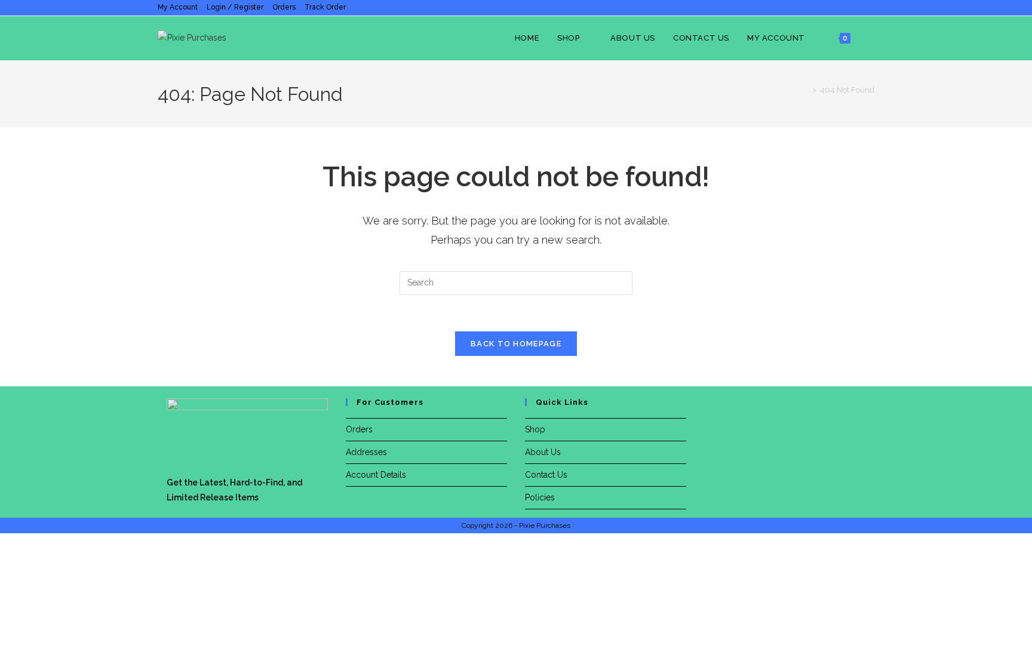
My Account (178, 7)
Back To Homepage (516, 343)
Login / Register (235, 7)
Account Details (376, 474)
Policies (540, 497)
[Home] (806, 89)
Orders (284, 7)
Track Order (325, 7)
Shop (535, 429)
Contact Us (546, 474)
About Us (543, 452)
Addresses (366, 452)
